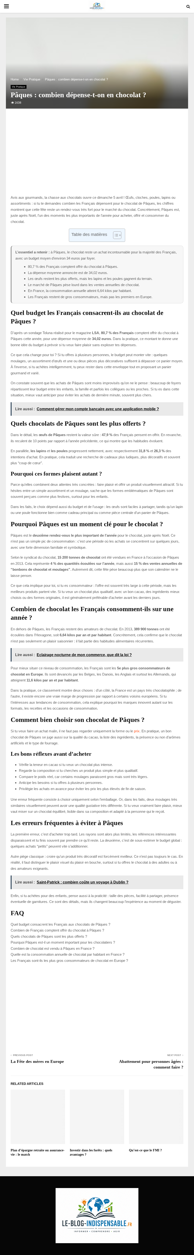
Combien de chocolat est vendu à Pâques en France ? (52, 948)
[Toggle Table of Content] (115, 235)
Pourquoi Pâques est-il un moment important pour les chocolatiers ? (63, 942)
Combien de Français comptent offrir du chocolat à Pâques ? (57, 930)
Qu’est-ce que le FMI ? (145, 1150)
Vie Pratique (18, 86)
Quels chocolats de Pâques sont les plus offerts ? (49, 936)
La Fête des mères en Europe (37, 1061)
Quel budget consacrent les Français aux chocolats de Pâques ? (60, 924)
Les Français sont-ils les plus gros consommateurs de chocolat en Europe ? (69, 961)
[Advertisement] (97, 157)
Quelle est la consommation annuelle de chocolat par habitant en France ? (67, 954)
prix (137, 731)
